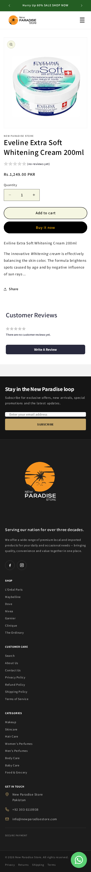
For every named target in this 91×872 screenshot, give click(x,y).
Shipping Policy (16, 691)
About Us (11, 663)
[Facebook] (10, 565)
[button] (27, 164)
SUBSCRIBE (45, 424)
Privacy (10, 864)
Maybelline (13, 597)
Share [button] (13, 289)
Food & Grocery (16, 772)
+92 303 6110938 (25, 809)
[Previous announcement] (9, 5)
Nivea (9, 611)
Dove (8, 604)
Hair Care (11, 736)
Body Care (12, 758)
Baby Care (12, 765)
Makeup (10, 722)
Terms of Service (17, 699)
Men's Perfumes (16, 751)
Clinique (11, 625)
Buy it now (45, 227)
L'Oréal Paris (14, 589)
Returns (23, 864)
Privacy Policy (15, 677)
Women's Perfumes (19, 744)
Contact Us (13, 670)
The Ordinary (14, 632)
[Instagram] (22, 565)
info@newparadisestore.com (34, 819)
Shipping (38, 864)
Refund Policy (15, 684)
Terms (52, 864)
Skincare (11, 729)
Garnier (10, 618)
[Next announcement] (81, 5)
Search (10, 656)
